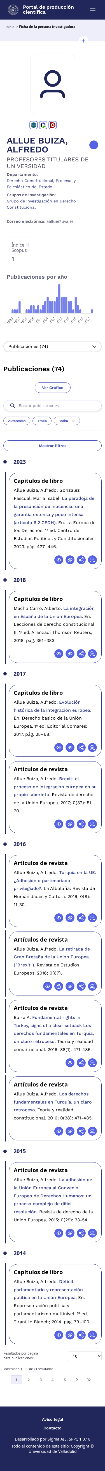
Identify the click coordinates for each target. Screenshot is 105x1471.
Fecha (63, 421)
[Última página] (88, 1379)
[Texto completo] (58, 986)
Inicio (10, 27)
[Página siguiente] (76, 1379)
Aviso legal (52, 1419)
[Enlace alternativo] (70, 559)
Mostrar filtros (52, 445)
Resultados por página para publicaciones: (20, 1355)
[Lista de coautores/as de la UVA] (92, 559)
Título (42, 421)
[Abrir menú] (92, 10)
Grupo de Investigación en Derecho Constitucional (41, 204)
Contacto (52, 1428)
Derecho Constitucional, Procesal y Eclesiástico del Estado (41, 183)
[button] (83, 41)
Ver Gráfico (52, 387)
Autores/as (16, 421)
